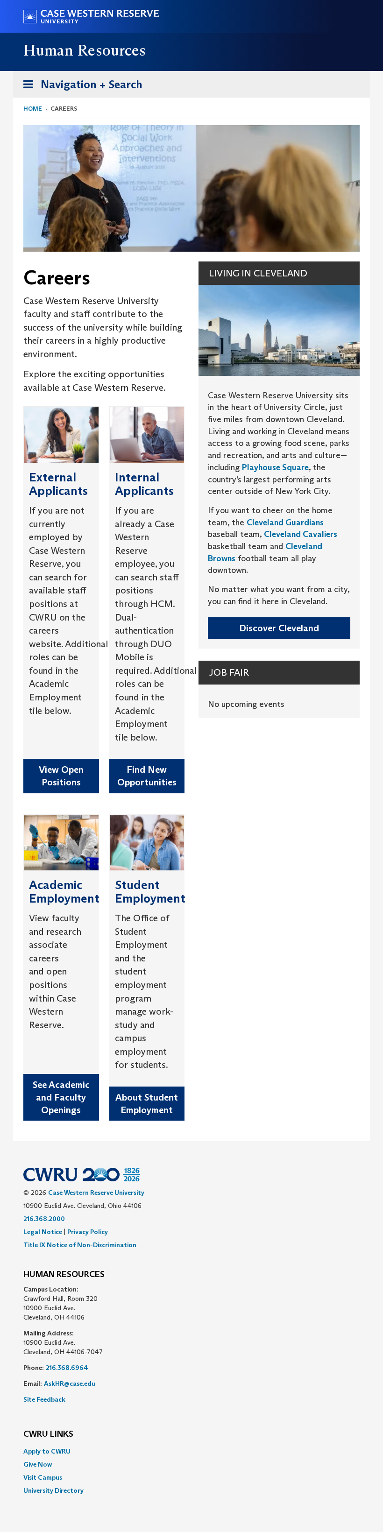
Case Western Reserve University (96, 1192)
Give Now (37, 1464)
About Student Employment (146, 1103)
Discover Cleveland (279, 628)
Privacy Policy (87, 1232)
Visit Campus (42, 1477)
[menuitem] (191, 1451)
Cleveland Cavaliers (300, 534)
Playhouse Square (275, 467)
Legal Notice (42, 1232)
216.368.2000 (44, 1218)
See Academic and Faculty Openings (61, 1097)
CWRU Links (48, 1434)
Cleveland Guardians (285, 522)
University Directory (53, 1490)
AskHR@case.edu (69, 1383)
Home (32, 108)
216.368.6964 (67, 1367)
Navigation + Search (79, 87)
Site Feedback (44, 1399)
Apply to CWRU (47, 1451)
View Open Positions (61, 776)
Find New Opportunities (147, 776)
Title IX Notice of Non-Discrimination (79, 1245)
